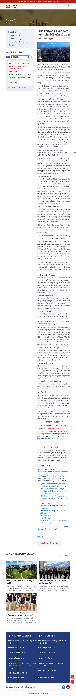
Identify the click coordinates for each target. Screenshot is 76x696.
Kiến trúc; (43, 506)
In (33, 57)
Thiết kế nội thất (52, 506)
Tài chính (60, 498)
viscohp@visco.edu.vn (16, 678)
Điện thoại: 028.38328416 (47, 648)
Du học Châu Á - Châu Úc (18, 42)
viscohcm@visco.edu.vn (47, 652)
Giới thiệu (9, 687)
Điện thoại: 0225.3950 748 (18, 673)
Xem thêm (64, 555)
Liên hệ (32, 687)
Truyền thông (45, 503)
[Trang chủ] (12, 6)
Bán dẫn (61, 491)
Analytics (53, 498)
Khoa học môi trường (47, 511)
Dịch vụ (16, 687)
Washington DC (55, 478)
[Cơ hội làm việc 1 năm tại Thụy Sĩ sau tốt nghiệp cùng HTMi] (54, 576)
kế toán (51, 496)
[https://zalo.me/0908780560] (72, 682)
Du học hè (12, 45)
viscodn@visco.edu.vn (46, 678)
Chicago (45, 478)
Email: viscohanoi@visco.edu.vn (48, 1)
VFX (47, 508)
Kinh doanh (44, 496)
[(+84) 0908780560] (72, 677)
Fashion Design (45, 521)
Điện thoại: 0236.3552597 (47, 671)
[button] (68, 6)
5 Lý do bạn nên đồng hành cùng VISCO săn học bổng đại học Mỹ (52, 528)
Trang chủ (9, 23)
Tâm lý (58, 511)
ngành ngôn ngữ (46, 523)
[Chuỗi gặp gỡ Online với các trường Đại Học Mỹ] (21, 576)
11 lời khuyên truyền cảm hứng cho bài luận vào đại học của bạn (34, 23)
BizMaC (47, 693)
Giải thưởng (25, 687)
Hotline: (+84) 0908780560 (27, 1)
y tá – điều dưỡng (46, 518)
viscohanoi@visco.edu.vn (17, 652)
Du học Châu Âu (15, 36)
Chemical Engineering (50, 491)
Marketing (46, 498)
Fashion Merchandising (59, 521)
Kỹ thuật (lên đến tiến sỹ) (48, 484)
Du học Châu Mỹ (15, 39)
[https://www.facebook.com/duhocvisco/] (63, 687)
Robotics (47, 489)
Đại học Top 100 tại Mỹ (46, 469)
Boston (65, 478)
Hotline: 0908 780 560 (16, 648)
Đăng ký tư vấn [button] (50, 543)
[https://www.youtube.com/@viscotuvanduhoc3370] (68, 687)
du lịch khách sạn (46, 516)
